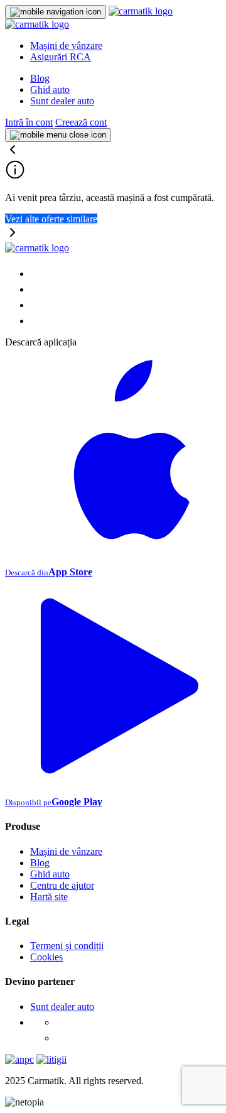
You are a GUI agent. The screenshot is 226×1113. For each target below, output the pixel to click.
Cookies (46, 957)
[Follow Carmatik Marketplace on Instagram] (61, 1038)
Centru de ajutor (62, 885)
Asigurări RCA (60, 57)
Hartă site (49, 896)
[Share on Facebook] (36, 273)
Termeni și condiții (67, 945)
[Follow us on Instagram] (36, 289)
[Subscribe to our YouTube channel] (36, 320)
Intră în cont (29, 122)
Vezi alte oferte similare (51, 219)
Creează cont (81, 122)
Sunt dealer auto (62, 100)
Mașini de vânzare (66, 45)
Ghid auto (50, 89)
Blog (40, 78)
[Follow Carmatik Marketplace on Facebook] (61, 1022)
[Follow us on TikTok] (36, 305)
